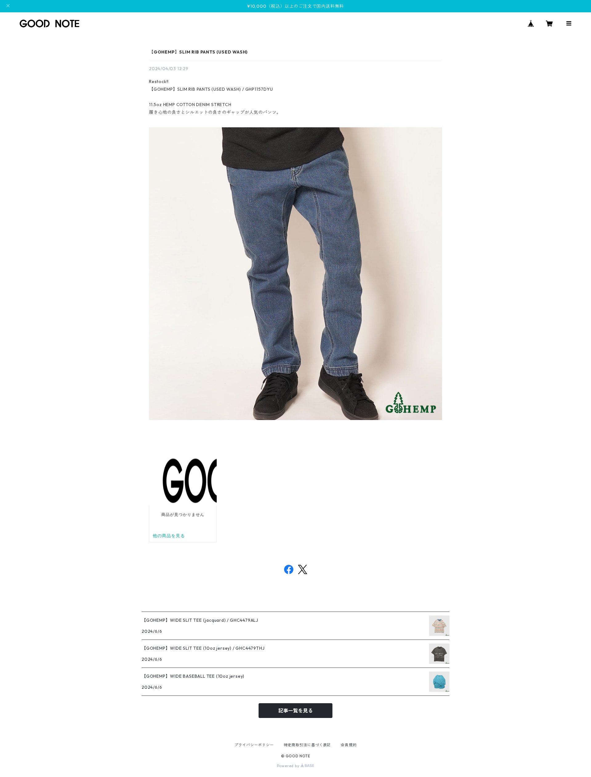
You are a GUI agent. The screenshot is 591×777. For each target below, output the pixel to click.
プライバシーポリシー (254, 745)
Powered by (289, 765)
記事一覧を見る (295, 711)
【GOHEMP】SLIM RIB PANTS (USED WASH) (198, 52)
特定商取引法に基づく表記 (307, 745)
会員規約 (348, 745)
